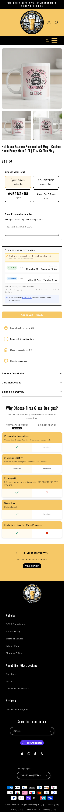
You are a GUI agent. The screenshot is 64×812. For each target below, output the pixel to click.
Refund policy (53, 804)
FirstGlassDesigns (19, 805)
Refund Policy (13, 631)
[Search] (47, 40)
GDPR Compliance (15, 624)
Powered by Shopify (36, 805)
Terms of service (33, 809)
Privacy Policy (13, 646)
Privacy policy (17, 809)
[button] (56, 22)
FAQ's (9, 681)
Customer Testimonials (17, 688)
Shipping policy (49, 809)
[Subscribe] (50, 731)
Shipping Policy (14, 653)
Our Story (11, 674)
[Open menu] (54, 40)
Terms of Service (14, 638)
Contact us (27, 298)
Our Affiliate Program (17, 709)
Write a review (32, 566)
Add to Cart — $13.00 (32, 315)
